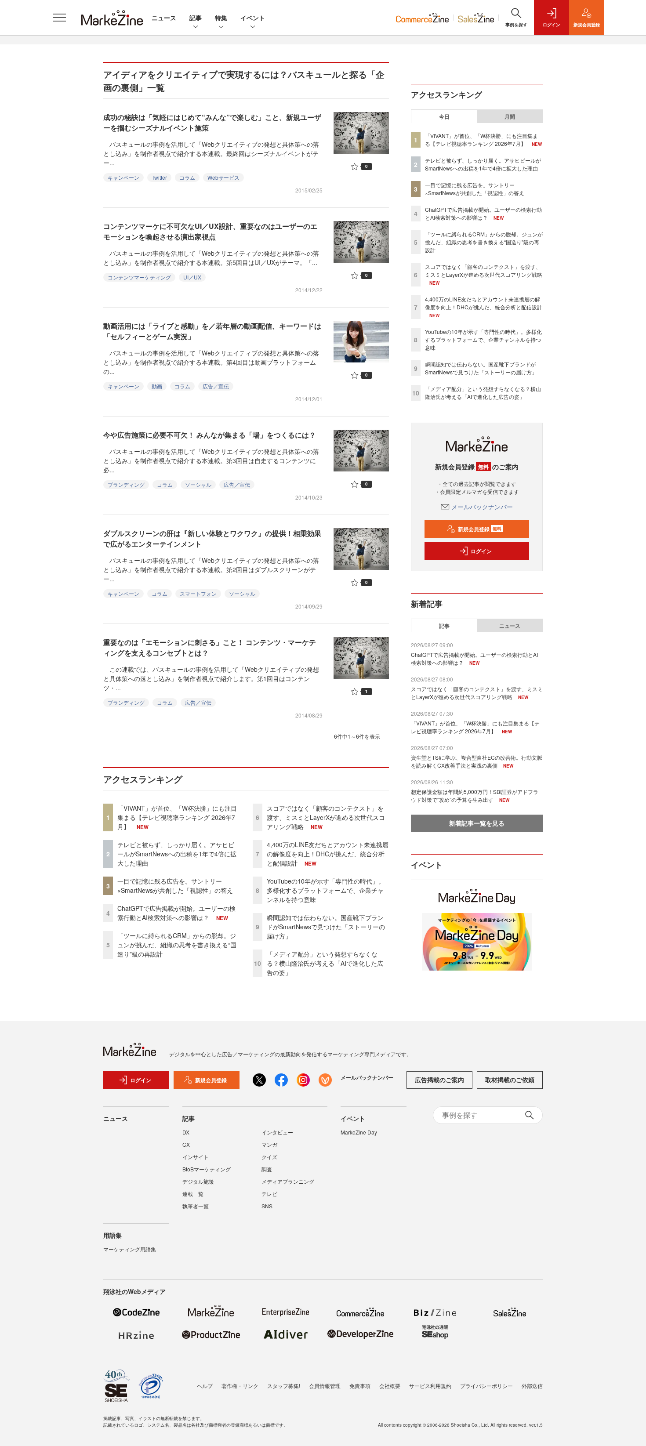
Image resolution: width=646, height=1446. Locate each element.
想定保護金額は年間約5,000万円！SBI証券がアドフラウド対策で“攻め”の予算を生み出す (474, 795)
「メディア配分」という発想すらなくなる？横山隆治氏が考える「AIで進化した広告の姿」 (325, 963)
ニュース (164, 17)
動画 (157, 386)
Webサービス (223, 177)
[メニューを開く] (59, 17)
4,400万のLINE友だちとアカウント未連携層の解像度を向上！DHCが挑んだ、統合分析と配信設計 (327, 853)
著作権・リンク (239, 1385)
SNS (266, 1206)
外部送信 (532, 1385)
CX (186, 1144)
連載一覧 (192, 1193)
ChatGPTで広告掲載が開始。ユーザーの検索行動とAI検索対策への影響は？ (176, 913)
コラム (187, 177)
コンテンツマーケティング (139, 277)
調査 (266, 1169)
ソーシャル (198, 484)
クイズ (269, 1156)
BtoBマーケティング (206, 1169)
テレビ (269, 1193)
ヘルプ (205, 1385)
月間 (509, 116)
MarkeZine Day (359, 1132)
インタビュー (277, 1132)
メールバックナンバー (482, 506)
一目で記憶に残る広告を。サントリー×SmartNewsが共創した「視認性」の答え (175, 886)
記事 (195, 17)
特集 (221, 17)
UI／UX (192, 277)
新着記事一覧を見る (476, 823)
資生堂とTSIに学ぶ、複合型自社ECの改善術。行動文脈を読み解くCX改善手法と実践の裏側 (476, 761)
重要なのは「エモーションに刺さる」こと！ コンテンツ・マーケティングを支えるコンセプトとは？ (209, 647)
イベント (252, 17)
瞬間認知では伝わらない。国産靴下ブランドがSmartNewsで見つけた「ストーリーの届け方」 (326, 926)
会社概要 (389, 1385)
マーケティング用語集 (129, 1249)
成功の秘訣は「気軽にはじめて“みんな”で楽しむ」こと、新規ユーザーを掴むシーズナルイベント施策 (212, 122)
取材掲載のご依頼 (509, 1079)
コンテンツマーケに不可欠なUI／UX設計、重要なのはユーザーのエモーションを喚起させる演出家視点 (210, 231)
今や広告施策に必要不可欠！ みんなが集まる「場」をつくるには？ (209, 435)
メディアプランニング (287, 1181)
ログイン (481, 551)
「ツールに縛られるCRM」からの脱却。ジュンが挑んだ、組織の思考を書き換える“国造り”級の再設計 (176, 944)
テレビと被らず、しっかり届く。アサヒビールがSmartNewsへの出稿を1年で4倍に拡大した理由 (176, 853)
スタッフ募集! (283, 1385)
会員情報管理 (325, 1385)
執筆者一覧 (195, 1206)
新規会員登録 (479, 529)
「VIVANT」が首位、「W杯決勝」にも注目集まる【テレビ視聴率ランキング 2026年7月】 (177, 817)
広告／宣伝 (216, 386)
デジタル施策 (198, 1181)
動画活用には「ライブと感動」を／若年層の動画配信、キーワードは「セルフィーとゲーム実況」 (212, 331)
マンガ (269, 1144)
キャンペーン (123, 177)
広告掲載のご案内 (439, 1079)
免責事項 (359, 1385)
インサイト (195, 1156)
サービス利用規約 (430, 1385)
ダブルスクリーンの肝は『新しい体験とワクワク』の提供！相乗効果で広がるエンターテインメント (212, 538)
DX (185, 1132)
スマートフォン (198, 593)
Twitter (159, 177)
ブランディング (126, 484)
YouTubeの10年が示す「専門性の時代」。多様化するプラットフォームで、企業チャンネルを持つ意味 (326, 890)
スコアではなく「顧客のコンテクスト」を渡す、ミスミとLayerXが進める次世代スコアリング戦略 (326, 817)
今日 (444, 116)
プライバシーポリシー (486, 1385)
